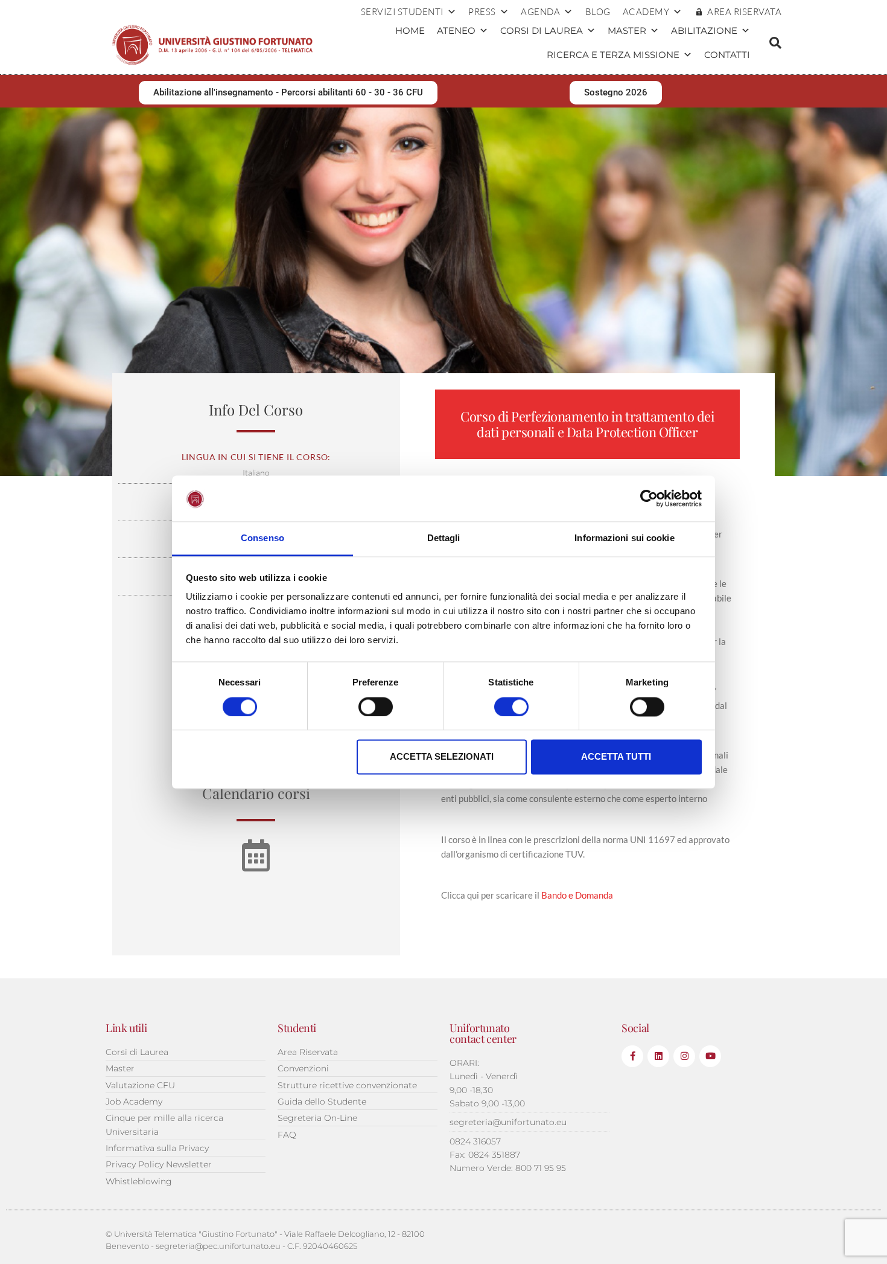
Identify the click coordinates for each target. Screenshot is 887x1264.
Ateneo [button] (456, 30)
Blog (598, 12)
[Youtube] (710, 1056)
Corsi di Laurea (541, 30)
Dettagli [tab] (443, 538)
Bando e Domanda (577, 895)
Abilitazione (704, 30)
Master (627, 30)
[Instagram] (684, 1056)
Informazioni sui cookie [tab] (624, 538)
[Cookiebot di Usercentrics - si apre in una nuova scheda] (649, 498)
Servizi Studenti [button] (402, 12)
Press (482, 12)
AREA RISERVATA (744, 12)
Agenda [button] (540, 12)
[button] (775, 43)
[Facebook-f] (632, 1056)
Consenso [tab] (262, 538)
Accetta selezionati (442, 757)
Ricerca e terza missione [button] (613, 54)
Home (410, 30)
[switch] (375, 706)
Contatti (727, 54)
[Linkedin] (658, 1056)
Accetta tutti (616, 757)
